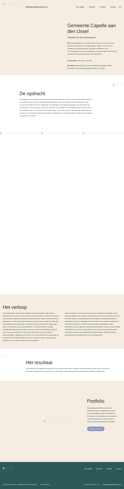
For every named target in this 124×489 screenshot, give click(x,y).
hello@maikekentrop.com (36, 7)
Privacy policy (45, 484)
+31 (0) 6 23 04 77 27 (91, 484)
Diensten (92, 7)
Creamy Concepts (31, 484)
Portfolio (103, 7)
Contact (113, 7)
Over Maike (80, 7)
